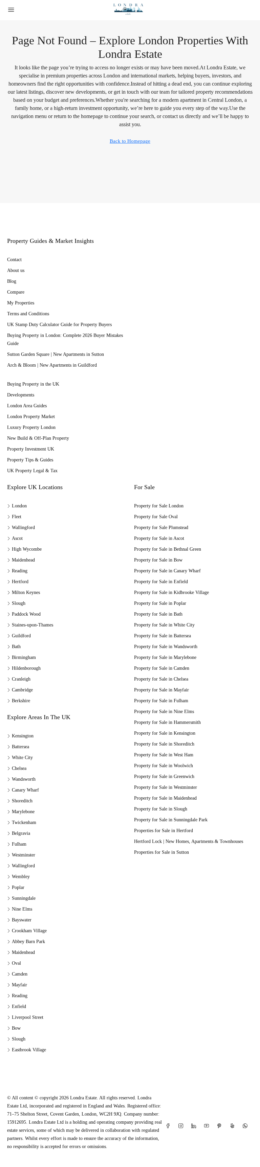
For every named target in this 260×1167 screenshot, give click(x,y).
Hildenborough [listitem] (26, 668)
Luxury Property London (31, 427)
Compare (15, 292)
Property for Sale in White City (164, 624)
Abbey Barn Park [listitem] (28, 941)
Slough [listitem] (18, 603)
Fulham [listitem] (19, 844)
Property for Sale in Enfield (161, 581)
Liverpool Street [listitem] (27, 1017)
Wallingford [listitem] (23, 527)
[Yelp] (233, 1126)
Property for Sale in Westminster (165, 787)
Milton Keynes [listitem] (26, 592)
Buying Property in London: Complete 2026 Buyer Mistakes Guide (65, 339)
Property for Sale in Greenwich (164, 776)
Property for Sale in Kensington (164, 733)
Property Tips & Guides (30, 459)
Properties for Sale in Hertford (163, 830)
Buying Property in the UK (33, 384)
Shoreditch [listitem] (22, 800)
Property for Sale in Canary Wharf (167, 570)
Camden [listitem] (19, 974)
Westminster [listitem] (23, 854)
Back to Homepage (130, 141)
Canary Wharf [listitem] (25, 790)
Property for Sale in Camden (161, 668)
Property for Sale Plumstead (161, 527)
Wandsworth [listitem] (24, 779)
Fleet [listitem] (16, 516)
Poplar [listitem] (18, 887)
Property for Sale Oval (156, 516)
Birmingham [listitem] (24, 657)
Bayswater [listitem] (21, 919)
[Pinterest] (220, 1126)
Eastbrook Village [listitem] (29, 1049)
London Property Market (31, 416)
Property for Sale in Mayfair (161, 689)
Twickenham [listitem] (24, 822)
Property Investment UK (30, 449)
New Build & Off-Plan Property (38, 438)
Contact (14, 259)
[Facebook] (169, 1126)
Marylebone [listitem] (23, 811)
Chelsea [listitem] (19, 768)
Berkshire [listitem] (21, 700)
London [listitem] (19, 505)
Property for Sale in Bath (158, 614)
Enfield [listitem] (19, 1006)
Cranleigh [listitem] (21, 679)
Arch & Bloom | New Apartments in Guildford (52, 365)
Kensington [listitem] (23, 735)
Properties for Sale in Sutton (161, 852)
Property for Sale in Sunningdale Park (171, 819)
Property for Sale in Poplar (160, 603)
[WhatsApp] (246, 1126)
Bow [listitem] (16, 1028)
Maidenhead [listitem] (23, 560)
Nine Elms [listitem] (22, 909)
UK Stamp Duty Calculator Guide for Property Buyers (59, 324)
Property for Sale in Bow (158, 560)
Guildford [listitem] (21, 635)
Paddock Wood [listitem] (26, 614)
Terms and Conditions (28, 313)
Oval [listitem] (16, 963)
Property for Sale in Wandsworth (165, 646)
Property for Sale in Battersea (162, 635)
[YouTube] (208, 1126)
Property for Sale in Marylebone (165, 657)
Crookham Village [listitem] (29, 930)
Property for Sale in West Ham (163, 754)
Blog (11, 281)
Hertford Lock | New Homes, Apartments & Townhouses (188, 841)
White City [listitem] (22, 757)
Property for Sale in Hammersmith (167, 722)
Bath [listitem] (16, 646)
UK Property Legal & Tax (32, 470)
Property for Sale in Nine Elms (164, 711)
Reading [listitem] (19, 570)
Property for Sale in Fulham (161, 700)
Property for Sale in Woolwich (163, 765)
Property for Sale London (158, 505)
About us (15, 270)
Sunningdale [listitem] (24, 898)
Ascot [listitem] (17, 538)
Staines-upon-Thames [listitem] (32, 624)
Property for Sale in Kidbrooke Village (171, 592)
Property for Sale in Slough (160, 808)
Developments (20, 394)
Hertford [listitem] (20, 581)
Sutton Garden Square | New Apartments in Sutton (55, 354)
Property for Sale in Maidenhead (165, 798)
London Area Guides (27, 405)
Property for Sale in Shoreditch (164, 744)
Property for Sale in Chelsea (161, 679)
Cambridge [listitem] (22, 689)
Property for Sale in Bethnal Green (167, 549)
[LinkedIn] (195, 1126)
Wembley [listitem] (21, 876)
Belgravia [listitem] (21, 833)
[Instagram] (182, 1126)
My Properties (20, 302)
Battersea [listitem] (20, 746)
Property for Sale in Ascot (159, 538)
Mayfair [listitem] (19, 984)
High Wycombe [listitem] (27, 549)
